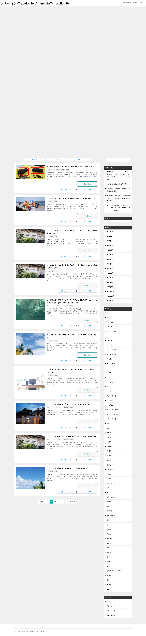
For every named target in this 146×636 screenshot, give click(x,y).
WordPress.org (111, 615)
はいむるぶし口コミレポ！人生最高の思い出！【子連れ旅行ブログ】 (72, 198)
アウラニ (109, 327)
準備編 (109, 534)
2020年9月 (110, 301)
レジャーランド (111, 419)
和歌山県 (109, 446)
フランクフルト (111, 396)
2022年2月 (110, 250)
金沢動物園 (110, 561)
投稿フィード (111, 606)
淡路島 (109, 529)
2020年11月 (110, 291)
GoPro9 (109, 313)
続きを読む (87, 184)
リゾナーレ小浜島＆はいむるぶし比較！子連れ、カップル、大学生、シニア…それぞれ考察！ (118, 207)
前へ (42, 501)
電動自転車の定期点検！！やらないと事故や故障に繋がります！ (70, 166)
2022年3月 (110, 245)
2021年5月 (110, 264)
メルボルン (110, 405)
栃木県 (109, 502)
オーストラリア (111, 331)
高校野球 (109, 584)
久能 (108, 428)
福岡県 (109, 543)
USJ (108, 317)
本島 (108, 488)
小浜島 (51, 201)
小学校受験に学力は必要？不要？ (117, 184)
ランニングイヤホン (113, 409)
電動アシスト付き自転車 (62, 169)
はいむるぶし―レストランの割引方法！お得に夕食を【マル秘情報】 (72, 436)
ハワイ (109, 377)
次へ (71, 501)
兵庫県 (109, 442)
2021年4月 (110, 268)
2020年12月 (110, 287)
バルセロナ (110, 382)
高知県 (109, 589)
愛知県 (109, 478)
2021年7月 (110, 254)
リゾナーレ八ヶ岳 (112, 414)
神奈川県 (109, 538)
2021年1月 (110, 282)
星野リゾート (111, 483)
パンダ (109, 386)
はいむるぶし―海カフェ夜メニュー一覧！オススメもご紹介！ (69, 404)
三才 (108, 423)
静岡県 (109, 575)
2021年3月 (110, 273)
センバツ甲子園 (111, 354)
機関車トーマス (111, 515)
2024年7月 (110, 236)
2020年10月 (110, 296)
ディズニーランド (112, 363)
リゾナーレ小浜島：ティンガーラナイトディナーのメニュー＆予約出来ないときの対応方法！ (118, 198)
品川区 (109, 451)
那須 (108, 557)
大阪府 (109, 460)
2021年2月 (110, 278)
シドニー (109, 340)
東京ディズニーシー (113, 497)
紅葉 (108, 548)
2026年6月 (110, 231)
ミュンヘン (110, 400)
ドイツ (109, 373)
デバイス (51, 169)
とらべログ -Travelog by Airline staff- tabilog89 (35, 3)
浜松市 (109, 525)
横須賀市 (109, 511)
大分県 (109, 455)
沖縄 (56, 201)
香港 (108, 580)
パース (109, 391)
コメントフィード (112, 610)
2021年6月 (110, 259)
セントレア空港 (111, 350)
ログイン (109, 601)
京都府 (109, 432)
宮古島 (109, 465)
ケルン (109, 336)
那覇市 (109, 552)
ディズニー (110, 359)
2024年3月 (110, 241)
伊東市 (109, 437)
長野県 (109, 566)
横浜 (108, 506)
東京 (108, 492)
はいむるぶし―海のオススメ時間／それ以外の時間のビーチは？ (70, 468)
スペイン (109, 345)
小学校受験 (110, 469)
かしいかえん (111, 322)
